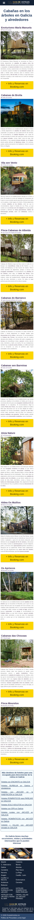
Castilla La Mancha (4, 879)
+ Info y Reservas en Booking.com (17, 85)
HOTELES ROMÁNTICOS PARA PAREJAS (22, 890)
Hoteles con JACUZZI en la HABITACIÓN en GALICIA (17, 793)
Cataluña (19, 862)
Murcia (18, 864)
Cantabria (4, 870)
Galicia (3, 867)
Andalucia (4, 882)
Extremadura (20, 879)
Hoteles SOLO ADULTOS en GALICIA (16, 804)
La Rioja (19, 872)
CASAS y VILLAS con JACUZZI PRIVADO (22, 896)
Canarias (19, 882)
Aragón (3, 875)
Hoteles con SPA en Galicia (12, 808)
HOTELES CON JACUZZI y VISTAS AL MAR (8, 896)
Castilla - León (21, 875)
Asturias (19, 867)
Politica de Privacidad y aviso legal (13, 918)
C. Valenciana (6, 864)
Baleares (4, 885)
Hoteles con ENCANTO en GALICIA (15, 781)
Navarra (4, 872)
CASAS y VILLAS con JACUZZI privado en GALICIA (17, 826)
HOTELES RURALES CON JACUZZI (7, 890)
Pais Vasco (20, 870)
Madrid (3, 862)
